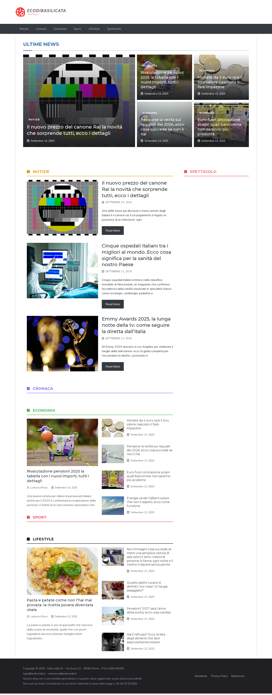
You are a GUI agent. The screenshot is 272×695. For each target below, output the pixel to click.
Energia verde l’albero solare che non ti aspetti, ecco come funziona (148, 502)
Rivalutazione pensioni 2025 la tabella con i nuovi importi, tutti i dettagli (58, 476)
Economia (60, 29)
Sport (77, 29)
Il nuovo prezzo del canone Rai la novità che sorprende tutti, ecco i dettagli (74, 130)
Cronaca (41, 29)
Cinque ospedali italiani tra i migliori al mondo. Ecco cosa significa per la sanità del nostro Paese (136, 255)
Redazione (237, 676)
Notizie (23, 29)
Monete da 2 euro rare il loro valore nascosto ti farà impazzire (220, 82)
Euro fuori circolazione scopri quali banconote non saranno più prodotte (148, 476)
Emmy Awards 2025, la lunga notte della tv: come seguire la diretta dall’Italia (136, 325)
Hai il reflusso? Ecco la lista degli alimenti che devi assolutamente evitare (146, 638)
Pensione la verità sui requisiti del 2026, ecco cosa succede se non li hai (149, 450)
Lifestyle (94, 29)
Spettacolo (114, 29)
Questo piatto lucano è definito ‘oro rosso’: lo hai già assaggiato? (147, 586)
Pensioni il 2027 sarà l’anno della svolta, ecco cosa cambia (148, 610)
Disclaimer (201, 676)
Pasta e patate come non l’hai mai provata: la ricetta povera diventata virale (60, 605)
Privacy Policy (219, 676)
